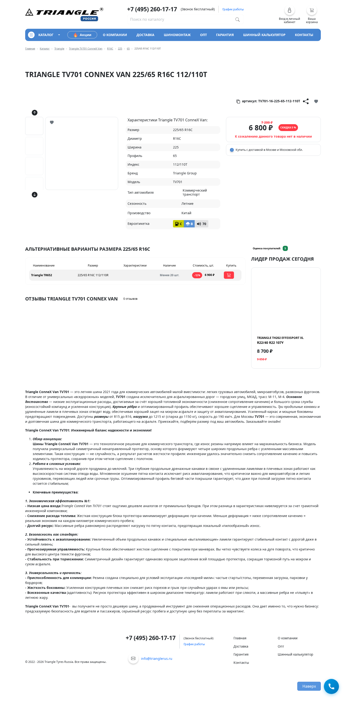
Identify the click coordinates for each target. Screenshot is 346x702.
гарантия (225, 35)
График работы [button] (233, 9)
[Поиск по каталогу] (237, 19)
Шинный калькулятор (295, 654)
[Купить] (229, 275)
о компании (115, 35)
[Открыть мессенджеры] (331, 687)
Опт (281, 646)
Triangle (59, 48)
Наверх (309, 686)
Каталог (45, 48)
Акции (85, 35)
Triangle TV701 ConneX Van (85, 48)
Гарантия (241, 654)
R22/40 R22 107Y (280, 340)
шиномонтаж (177, 35)
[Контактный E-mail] (133, 658)
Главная (30, 48)
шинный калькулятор (264, 35)
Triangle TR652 (41, 275)
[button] (289, 14)
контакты (304, 35)
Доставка (240, 646)
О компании (288, 638)
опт (203, 35)
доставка (145, 35)
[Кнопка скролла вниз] (35, 194)
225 (120, 48)
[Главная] (64, 14)
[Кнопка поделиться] (305, 101)
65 (128, 48)
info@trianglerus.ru (156, 658)
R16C (110, 48)
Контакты (241, 662)
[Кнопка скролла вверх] (35, 112)
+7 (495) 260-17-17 (152, 9)
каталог (45, 35)
